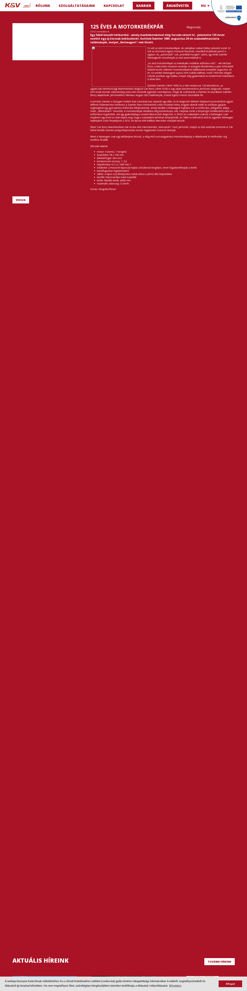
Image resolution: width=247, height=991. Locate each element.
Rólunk (42, 5)
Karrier (143, 5)
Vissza (21, 200)
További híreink (219, 961)
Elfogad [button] (230, 983)
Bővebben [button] (175, 985)
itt (18, 985)
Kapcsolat (114, 5)
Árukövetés (177, 5)
